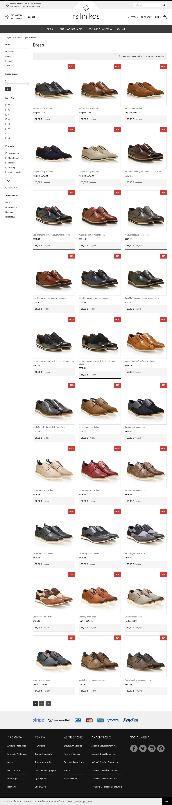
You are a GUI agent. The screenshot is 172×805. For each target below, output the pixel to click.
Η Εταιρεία (40, 746)
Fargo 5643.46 (85, 113)
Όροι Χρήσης (41, 778)
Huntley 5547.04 (40, 684)
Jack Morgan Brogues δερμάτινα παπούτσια (143, 171)
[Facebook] (134, 748)
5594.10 (82, 239)
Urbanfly (11, 167)
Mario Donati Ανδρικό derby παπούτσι (141, 361)
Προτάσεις (12, 187)
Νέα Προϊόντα (11, 207)
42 (9, 119)
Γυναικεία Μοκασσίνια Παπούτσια (107, 787)
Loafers (8, 61)
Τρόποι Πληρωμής (43, 754)
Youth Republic (14, 172)
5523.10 (128, 365)
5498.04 (36, 558)
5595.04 (36, 239)
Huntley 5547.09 (132, 621)
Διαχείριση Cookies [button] (83, 801)
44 (9, 129)
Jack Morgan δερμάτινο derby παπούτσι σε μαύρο (97, 362)
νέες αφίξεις (138, 56)
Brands (67, 770)
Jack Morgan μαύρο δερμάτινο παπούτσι (142, 298)
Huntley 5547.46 (86, 621)
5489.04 (128, 431)
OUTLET (121, 28)
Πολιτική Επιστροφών (45, 770)
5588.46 (36, 302)
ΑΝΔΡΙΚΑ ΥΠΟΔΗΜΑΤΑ (71, 28)
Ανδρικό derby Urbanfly (43, 108)
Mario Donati (13, 158)
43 (9, 124)
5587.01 (82, 368)
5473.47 (82, 684)
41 (9, 114)
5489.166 (83, 431)
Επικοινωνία (40, 787)
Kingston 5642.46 (132, 113)
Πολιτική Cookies (72, 754)
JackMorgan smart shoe (89, 427)
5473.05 (128, 684)
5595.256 (129, 176)
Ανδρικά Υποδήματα (21, 38)
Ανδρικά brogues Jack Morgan (92, 235)
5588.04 (82, 302)
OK (8, 89)
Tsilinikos (12, 163)
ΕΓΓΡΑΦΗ (135, 17)
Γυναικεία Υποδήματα (17, 754)
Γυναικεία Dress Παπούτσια (104, 778)
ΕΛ (29, 17)
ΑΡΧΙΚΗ (50, 28)
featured (126, 56)
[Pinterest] (161, 748)
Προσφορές (10, 212)
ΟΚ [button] (166, 801)
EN (33, 17)
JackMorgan (13, 153)
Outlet (7, 203)
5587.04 (36, 365)
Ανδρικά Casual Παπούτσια (104, 746)
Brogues (8, 56)
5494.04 (128, 558)
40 (9, 110)
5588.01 (128, 302)
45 (9, 133)
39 (9, 105)
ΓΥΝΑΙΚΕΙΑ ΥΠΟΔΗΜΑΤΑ (100, 28)
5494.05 (36, 621)
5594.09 (128, 239)
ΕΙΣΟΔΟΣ (148, 17)
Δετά (7, 66)
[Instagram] (152, 748)
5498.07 (82, 495)
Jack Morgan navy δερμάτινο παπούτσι (95, 298)
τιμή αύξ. (150, 56)
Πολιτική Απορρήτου (74, 762)
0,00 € (158, 17)
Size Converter (70, 778)
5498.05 (128, 495)
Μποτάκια (9, 52)
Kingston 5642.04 (40, 176)
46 (9, 138)
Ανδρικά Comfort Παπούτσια (105, 762)
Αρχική (8, 38)
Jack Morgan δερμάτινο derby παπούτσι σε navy (53, 361)
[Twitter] (143, 748)
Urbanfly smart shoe (87, 617)
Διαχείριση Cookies (73, 746)
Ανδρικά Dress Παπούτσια (103, 754)
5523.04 (36, 431)
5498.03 (36, 495)
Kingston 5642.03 (86, 176)
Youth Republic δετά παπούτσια (92, 680)
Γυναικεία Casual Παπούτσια (104, 770)
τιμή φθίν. (160, 56)
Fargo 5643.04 (39, 113)
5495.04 (82, 558)
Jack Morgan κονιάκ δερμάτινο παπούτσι (50, 298)
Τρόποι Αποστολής (44, 762)
